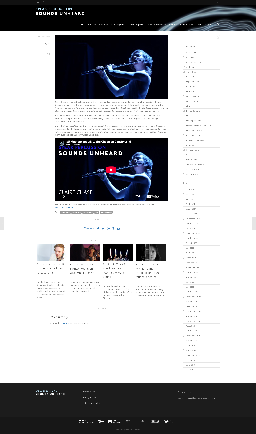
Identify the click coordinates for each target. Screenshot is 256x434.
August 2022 (191, 243)
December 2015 (193, 355)
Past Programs (156, 24)
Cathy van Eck (192, 67)
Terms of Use (89, 392)
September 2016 (193, 336)
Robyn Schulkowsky (195, 140)
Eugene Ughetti (193, 82)
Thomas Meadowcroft (196, 165)
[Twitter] (38, 2)
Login (217, 2)
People (102, 24)
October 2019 (192, 292)
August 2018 (191, 316)
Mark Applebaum (193, 121)
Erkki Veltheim (192, 77)
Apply (199, 24)
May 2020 (190, 287)
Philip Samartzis (193, 135)
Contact (209, 24)
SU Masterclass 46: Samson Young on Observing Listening (82, 268)
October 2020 (192, 272)
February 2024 (192, 214)
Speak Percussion (194, 155)
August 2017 (191, 326)
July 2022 (190, 248)
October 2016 (192, 331)
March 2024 (191, 209)
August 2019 (191, 302)
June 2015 (190, 365)
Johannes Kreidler (194, 101)
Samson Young (192, 150)
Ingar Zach (190, 91)
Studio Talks (186, 24)
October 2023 (192, 224)
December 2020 (193, 263)
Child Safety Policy (92, 403)
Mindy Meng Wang (194, 130)
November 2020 (193, 267)
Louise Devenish (193, 111)
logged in (65, 323)
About (90, 24)
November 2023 (193, 219)
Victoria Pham (192, 169)
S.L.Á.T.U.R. (190, 145)
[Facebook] (43, 2)
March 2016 (191, 350)
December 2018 (193, 306)
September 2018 (193, 311)
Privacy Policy (89, 397)
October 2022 (192, 238)
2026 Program (117, 24)
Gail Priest (191, 87)
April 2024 (190, 204)
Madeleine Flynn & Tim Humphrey (201, 116)
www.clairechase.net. (65, 207)
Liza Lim (189, 106)
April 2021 (190, 253)
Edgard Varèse (88, 212)
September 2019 (193, 297)
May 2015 (190, 370)
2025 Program (136, 24)
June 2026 (190, 189)
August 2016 (191, 341)
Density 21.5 (76, 212)
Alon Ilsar (190, 57)
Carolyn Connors (193, 62)
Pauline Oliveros (106, 212)
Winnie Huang (192, 174)
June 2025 (190, 194)
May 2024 (190, 199)
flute (96, 212)
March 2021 (191, 258)
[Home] (82, 24)
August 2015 (191, 360)
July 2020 (190, 282)
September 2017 (193, 321)
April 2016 (190, 345)
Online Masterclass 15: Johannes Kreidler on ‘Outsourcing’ (50, 268)
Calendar (172, 24)
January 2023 (191, 228)
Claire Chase (65, 212)
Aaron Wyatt (191, 52)
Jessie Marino (192, 96)
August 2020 (191, 277)
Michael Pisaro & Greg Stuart (199, 126)
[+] (52, 252)
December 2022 (193, 233)
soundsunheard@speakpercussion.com (196, 398)
